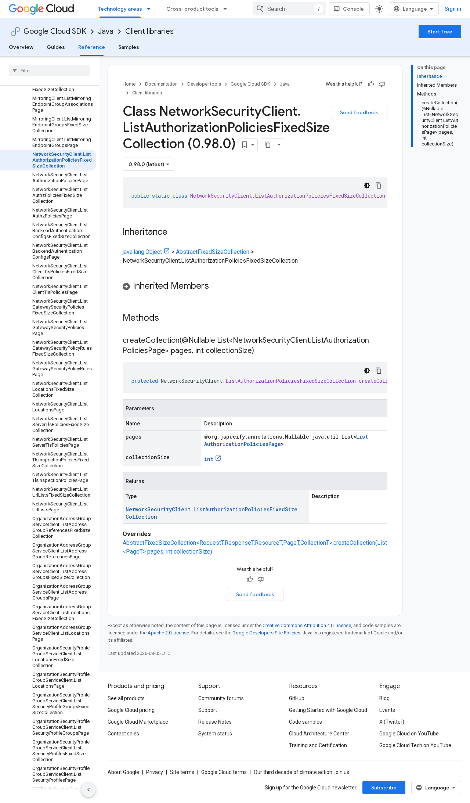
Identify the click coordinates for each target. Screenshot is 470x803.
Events (387, 710)
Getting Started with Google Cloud (328, 710)
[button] (255, 287)
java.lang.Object (142, 251)
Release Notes (215, 722)
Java (105, 31)
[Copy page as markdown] (267, 144)
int (208, 458)
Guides (56, 47)
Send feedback (359, 112)
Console (353, 9)
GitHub (296, 698)
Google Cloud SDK (55, 31)
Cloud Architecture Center (319, 734)
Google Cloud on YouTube (409, 734)
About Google (123, 772)
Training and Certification (318, 745)
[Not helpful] (381, 84)
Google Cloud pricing (131, 710)
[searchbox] (49, 70)
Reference (91, 47)
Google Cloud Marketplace (138, 722)
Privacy (154, 772)
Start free (439, 31)
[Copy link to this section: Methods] (168, 318)
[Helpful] (370, 84)
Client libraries (149, 31)
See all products (126, 698)
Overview (21, 47)
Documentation (161, 84)
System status (215, 734)
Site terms (182, 772)
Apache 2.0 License (168, 632)
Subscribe (384, 787)
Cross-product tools (192, 9)
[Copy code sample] (378, 185)
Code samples (305, 722)
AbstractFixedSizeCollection (212, 251)
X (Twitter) (391, 722)
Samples (128, 47)
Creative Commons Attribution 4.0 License (307, 625)
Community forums (221, 698)
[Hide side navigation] (88, 789)
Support (207, 710)
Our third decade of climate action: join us (301, 772)
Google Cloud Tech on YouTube (415, 745)
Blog (384, 698)
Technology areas (120, 9)
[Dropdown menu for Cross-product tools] (227, 9)
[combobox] (289, 8)
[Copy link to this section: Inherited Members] (216, 286)
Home (129, 84)
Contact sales (123, 734)
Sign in (453, 9)
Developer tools (204, 84)
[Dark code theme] (367, 185)
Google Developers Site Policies (266, 632)
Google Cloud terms (224, 772)
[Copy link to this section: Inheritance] (174, 232)
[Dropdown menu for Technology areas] (151, 9)
